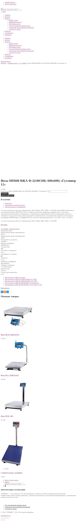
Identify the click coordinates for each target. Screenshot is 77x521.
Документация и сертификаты (15, 207)
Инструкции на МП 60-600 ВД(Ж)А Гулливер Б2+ (22, 283)
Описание (8, 203)
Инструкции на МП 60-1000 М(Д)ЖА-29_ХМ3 (21, 281)
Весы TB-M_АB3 (7, 416)
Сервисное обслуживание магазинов (21, 27)
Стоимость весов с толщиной (11, 473)
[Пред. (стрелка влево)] (1, 519)
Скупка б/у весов (15, 29)
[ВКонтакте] (2, 292)
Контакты (8, 35)
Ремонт (7, 18)
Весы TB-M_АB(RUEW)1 (10, 335)
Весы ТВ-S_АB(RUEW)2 (10, 375)
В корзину (5, 193)
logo (4, 11)
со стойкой (23, 63)
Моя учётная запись (11, 480)
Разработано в (6, 515)
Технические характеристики (15, 205)
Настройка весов (14, 24)
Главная (7, 15)
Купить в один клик (7, 195)
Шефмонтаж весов (15, 22)
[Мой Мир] (7, 292)
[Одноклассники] (5, 292)
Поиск (7, 482)
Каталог (7, 17)
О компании (9, 33)
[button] (6, 61)
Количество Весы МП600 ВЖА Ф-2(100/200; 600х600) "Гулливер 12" (24, 191)
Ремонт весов (13, 20)
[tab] (40, 203)
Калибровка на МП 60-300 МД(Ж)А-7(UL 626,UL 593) (23, 285)
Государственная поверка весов (19, 26)
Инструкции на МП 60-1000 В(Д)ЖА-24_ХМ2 (21, 279)
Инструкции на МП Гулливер (15, 277)
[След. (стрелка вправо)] (3, 519)
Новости (8, 31)
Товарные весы (13, 63)
